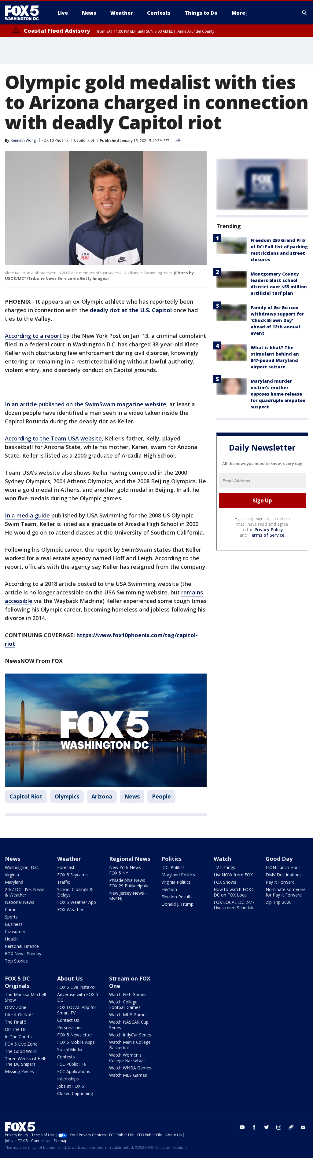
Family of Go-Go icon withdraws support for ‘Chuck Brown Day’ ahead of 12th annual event (277, 320)
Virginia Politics (176, 882)
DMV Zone (15, 1007)
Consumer (15, 931)
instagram (279, 1127)
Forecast (66, 867)
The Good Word (21, 1051)
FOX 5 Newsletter (74, 1035)
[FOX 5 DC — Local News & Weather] (25, 12)
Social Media (69, 1049)
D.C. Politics (173, 867)
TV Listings (224, 867)
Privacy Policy (269, 529)
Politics (171, 858)
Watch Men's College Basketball (130, 1044)
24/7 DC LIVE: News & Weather (24, 892)
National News (19, 902)
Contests (66, 1057)
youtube (242, 1127)
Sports (11, 917)
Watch (222, 858)
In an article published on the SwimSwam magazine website (85, 404)
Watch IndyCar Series (130, 1035)
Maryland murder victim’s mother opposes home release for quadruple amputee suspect (278, 394)
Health (11, 939)
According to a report (33, 335)
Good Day (279, 858)
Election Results (177, 897)
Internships (68, 1079)
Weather (69, 858)
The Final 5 (16, 1022)
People (161, 796)
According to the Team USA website (53, 438)
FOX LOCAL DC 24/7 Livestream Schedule (234, 905)
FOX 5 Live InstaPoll (77, 987)
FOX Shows (225, 882)
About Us (70, 978)
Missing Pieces (19, 1071)
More (238, 12)
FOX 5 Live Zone (21, 1044)
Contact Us (68, 1020)
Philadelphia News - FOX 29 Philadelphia (128, 883)
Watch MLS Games (128, 1075)
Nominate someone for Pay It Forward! (286, 892)
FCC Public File (71, 1064)
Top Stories (16, 961)
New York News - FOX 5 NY (126, 870)
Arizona (101, 796)
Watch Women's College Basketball (127, 1057)
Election (169, 889)
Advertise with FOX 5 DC (77, 997)
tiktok (291, 1127)
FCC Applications (73, 1071)
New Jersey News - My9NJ (128, 895)
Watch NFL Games (127, 994)
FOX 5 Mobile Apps (76, 1042)
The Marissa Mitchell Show (25, 997)
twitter (266, 1127)
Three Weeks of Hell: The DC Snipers (25, 1061)
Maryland (14, 882)
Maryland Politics (178, 875)
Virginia (12, 875)
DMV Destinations (284, 875)
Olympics (67, 796)
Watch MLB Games (128, 1014)
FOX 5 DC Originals (17, 982)
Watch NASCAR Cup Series (129, 1024)
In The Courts (18, 1036)
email (303, 1127)
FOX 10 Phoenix (55, 140)
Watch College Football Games (125, 1004)
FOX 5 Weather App (76, 902)
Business (14, 924)
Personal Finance (22, 946)
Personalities (70, 1027)
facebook (254, 1127)
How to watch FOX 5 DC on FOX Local (234, 892)
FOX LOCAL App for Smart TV (76, 1010)
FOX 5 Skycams (72, 875)
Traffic (63, 882)
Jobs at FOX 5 (70, 1086)
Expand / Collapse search (304, 13)
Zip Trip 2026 (279, 902)
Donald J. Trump (177, 904)
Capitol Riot (84, 140)
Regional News (129, 858)
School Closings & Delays (75, 892)
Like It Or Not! (19, 1014)
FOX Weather (70, 909)
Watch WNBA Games (130, 1068)
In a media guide (27, 515)
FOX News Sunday (23, 953)
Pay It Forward (280, 882)
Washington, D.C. (22, 867)
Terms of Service (266, 535)
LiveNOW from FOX (233, 875)
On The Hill (16, 1029)
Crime (11, 909)
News (132, 796)
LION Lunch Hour (283, 867)
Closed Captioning (75, 1093)
